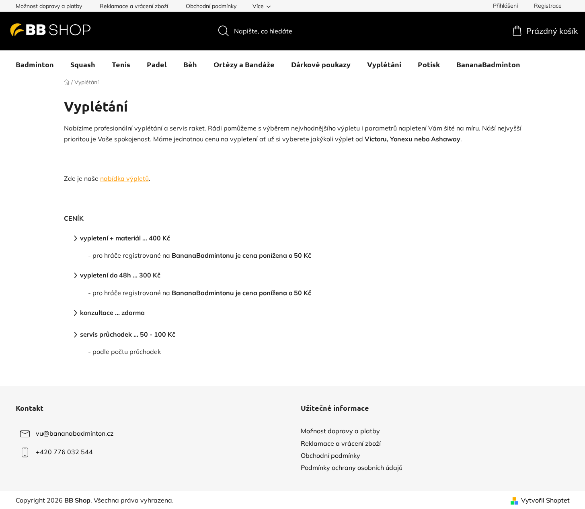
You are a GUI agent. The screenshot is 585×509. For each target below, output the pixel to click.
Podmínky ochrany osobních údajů (351, 467)
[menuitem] (35, 64)
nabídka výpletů (124, 178)
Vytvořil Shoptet (545, 500)
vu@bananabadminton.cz (74, 433)
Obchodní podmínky (211, 6)
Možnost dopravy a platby (49, 6)
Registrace (548, 5)
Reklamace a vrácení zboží (134, 6)
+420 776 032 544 (64, 452)
